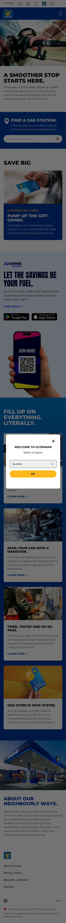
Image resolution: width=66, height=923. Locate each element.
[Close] (53, 441)
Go (33, 473)
